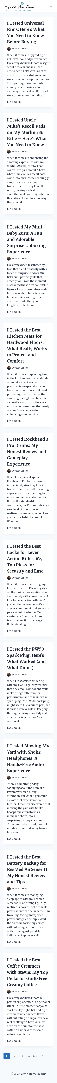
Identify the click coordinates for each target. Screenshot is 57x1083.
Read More (15, 102)
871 (34, 1055)
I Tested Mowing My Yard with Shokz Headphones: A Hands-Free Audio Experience (28, 758)
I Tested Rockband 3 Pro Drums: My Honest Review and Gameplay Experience (27, 452)
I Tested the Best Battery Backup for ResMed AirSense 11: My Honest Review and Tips (28, 869)
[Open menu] (50, 6)
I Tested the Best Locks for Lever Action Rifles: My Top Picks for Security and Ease (25, 559)
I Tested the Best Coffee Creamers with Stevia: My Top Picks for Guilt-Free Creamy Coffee (27, 972)
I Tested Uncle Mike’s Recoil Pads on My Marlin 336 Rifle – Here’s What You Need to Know (27, 132)
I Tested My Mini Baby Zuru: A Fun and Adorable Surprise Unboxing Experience (26, 239)
